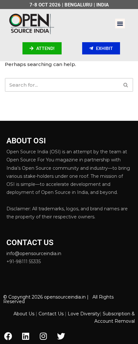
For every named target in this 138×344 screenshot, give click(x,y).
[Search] (126, 85)
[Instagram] (43, 336)
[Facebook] (8, 336)
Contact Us (51, 314)
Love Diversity (84, 314)
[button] (120, 23)
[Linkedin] (26, 336)
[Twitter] (61, 336)
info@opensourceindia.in (33, 253)
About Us (23, 314)
